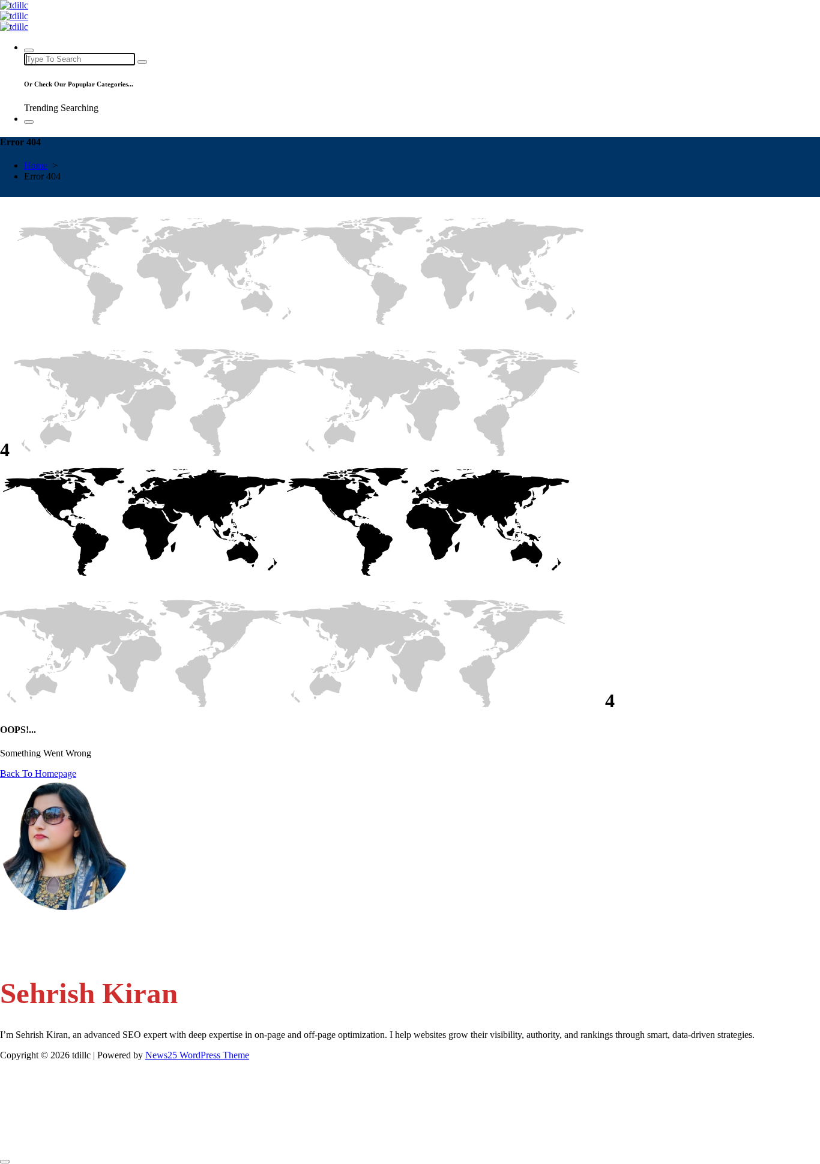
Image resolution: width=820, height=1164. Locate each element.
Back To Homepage (38, 773)
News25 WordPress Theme (197, 1055)
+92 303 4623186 (59, 951)
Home (35, 165)
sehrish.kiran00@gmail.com (77, 928)
